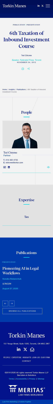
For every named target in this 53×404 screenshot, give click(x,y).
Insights (12, 89)
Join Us (36, 357)
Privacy (32, 379)
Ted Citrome (26, 55)
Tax (26, 217)
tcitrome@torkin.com (14, 162)
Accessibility (21, 379)
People (7, 357)
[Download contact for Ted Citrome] (4, 167)
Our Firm (45, 357)
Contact (26, 361)
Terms (11, 379)
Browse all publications (22, 311)
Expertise (17, 357)
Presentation (33, 25)
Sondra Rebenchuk (11, 278)
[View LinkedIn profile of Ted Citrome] (9, 167)
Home (4, 89)
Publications (21, 89)
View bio (25, 142)
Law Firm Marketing (9, 402)
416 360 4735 (12, 160)
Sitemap (40, 379)
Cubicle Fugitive (25, 402)
